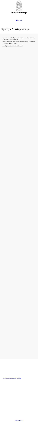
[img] (19, 9)
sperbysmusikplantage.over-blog (12, 378)
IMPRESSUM (19, 420)
